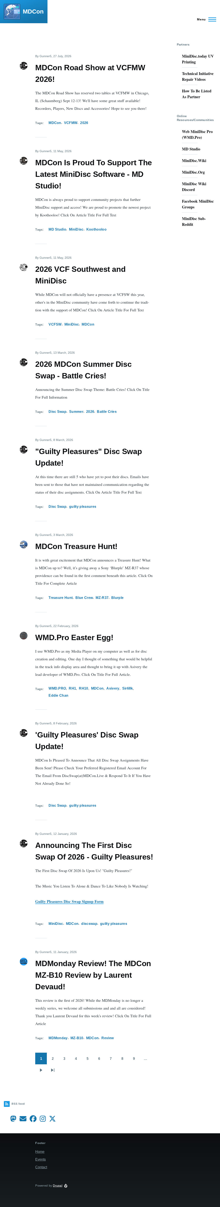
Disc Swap (57, 411)
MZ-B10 (76, 1038)
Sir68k (127, 688)
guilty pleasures (82, 506)
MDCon (33, 11)
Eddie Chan (58, 695)
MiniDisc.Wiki (194, 160)
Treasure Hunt (61, 598)
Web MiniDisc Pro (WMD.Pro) (197, 134)
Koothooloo (96, 229)
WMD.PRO (57, 688)
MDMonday (58, 1038)
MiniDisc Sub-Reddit (194, 221)
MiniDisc (76, 229)
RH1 (72, 688)
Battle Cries (107, 411)
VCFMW (71, 123)
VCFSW (55, 324)
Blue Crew (84, 598)
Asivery (112, 688)
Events (40, 1159)
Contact (41, 1167)
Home (39, 1151)
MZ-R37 (102, 598)
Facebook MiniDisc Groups (198, 204)
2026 (84, 123)
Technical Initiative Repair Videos (198, 76)
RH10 (83, 688)
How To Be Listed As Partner (196, 93)
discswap (89, 924)
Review (107, 1038)
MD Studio (57, 229)
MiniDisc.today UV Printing (198, 59)
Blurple (117, 598)
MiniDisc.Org (193, 172)
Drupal (57, 1185)
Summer (76, 411)
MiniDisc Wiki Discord (194, 186)
